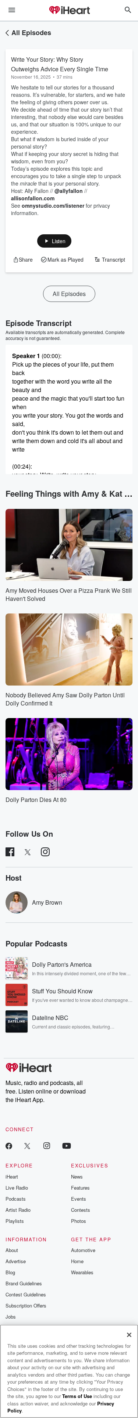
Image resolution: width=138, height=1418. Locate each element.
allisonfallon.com (32, 198)
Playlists (15, 1220)
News (77, 1176)
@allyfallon (68, 190)
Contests (80, 1209)
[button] (54, 241)
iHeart (12, 1176)
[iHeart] (69, 10)
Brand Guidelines (24, 1283)
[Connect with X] (27, 1145)
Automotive (83, 1250)
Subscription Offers (26, 1305)
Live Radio (17, 1187)
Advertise (16, 1261)
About (12, 1250)
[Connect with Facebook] (9, 1145)
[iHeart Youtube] (66, 1145)
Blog (10, 1272)
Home (77, 1261)
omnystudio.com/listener (53, 205)
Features (80, 1187)
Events (78, 1198)
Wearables (82, 1272)
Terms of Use (77, 1396)
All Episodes (31, 32)
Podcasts (16, 1198)
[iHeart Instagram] (46, 1145)
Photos (78, 1220)
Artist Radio (18, 1209)
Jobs (11, 1316)
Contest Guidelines (26, 1294)
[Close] (129, 1335)
